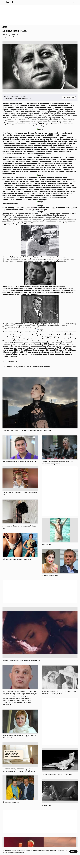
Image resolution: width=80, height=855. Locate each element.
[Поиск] (73, 2)
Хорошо (73, 851)
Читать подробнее (18, 852)
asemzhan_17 (12, 361)
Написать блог (68, 98)
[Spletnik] (8, 2)
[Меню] (76, 2)
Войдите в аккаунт (13, 367)
